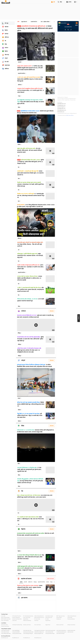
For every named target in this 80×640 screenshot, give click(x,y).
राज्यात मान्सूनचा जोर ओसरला (5, 630)
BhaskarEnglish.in (61, 106)
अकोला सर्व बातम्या (50, 578)
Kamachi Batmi (59, 617)
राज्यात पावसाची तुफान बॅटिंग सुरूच (28, 633)
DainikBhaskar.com (62, 103)
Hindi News (36, 620)
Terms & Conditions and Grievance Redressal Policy (67, 98)
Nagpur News (47, 624)
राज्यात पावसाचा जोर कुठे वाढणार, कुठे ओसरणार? (61, 630)
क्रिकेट (19, 144)
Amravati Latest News (5, 626)
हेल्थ (19, 178)
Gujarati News (47, 620)
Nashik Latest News (59, 624)
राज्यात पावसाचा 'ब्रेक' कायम (27, 630)
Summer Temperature (16, 617)
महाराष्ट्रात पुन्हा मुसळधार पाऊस (38, 633)
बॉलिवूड (19, 333)
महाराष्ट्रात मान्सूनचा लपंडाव (71, 630)
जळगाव (47, 582)
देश (18, 156)
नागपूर (19, 96)
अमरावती (19, 62)
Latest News (14, 620)
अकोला (21, 582)
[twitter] (50, 62)
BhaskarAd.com (61, 111)
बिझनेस (19, 551)
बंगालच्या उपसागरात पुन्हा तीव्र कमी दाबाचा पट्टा (50, 630)
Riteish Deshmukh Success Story (39, 617)
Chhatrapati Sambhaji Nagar (17, 624)
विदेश (19, 107)
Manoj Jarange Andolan (5, 617)
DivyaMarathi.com (61, 108)
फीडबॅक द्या (78, 318)
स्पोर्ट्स (19, 398)
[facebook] (47, 62)
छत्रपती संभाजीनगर (21, 73)
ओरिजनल (20, 84)
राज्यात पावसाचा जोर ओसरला (60, 633)
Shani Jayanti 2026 (26, 617)
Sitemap (65, 97)
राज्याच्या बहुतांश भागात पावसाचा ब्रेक (39, 630)
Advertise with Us (61, 97)
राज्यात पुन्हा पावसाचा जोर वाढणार (16, 633)
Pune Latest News (37, 624)
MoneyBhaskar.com (62, 110)
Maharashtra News (4, 624)
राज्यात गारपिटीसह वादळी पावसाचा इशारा (6, 633)
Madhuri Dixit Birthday (27, 620)
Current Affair (70, 617)
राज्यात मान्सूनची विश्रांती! (15, 630)
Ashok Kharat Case (48, 617)
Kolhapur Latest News (71, 624)
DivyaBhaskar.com (61, 105)
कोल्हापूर (35, 582)
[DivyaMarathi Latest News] (5, 3)
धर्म (18, 249)
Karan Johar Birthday (5, 620)
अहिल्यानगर (30, 582)
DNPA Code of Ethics (69, 115)
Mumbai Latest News (27, 624)
